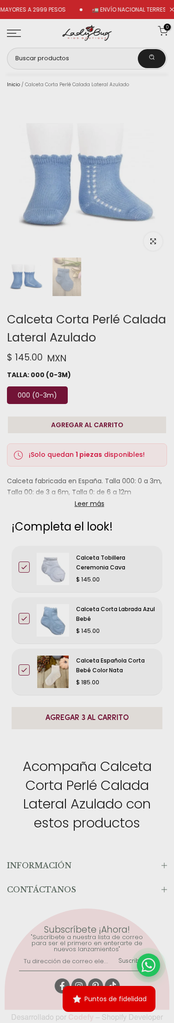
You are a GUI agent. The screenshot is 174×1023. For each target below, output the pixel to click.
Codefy (82, 1016)
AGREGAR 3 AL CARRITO (87, 718)
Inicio (13, 84)
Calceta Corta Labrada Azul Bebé (115, 613)
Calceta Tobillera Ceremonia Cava (100, 562)
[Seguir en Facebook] (62, 986)
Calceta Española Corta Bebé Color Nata (110, 665)
